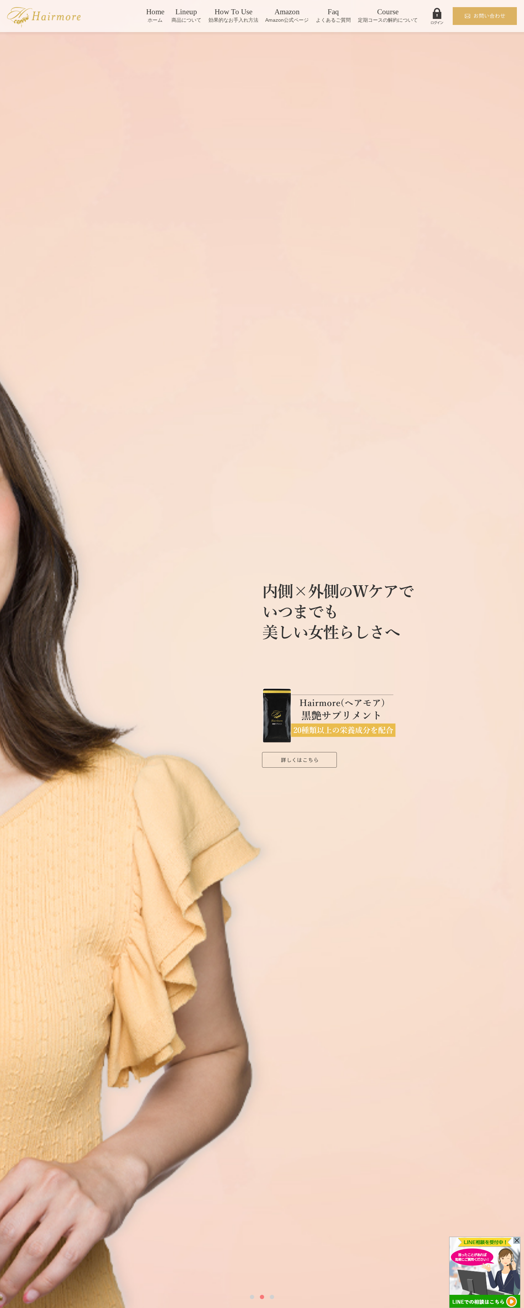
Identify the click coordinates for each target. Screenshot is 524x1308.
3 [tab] (272, 1297)
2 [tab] (262, 1297)
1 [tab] (252, 1297)
